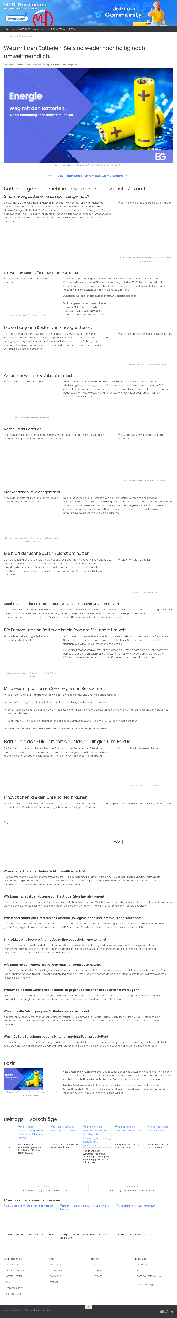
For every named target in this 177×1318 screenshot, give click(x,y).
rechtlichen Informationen (32, 65)
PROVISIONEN (56, 1270)
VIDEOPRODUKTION (14, 1288)
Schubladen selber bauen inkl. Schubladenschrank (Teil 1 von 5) (159, 1150)
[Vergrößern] (169, 204)
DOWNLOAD (55, 1276)
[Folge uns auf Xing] (166, 1312)
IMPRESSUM (142, 1264)
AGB (139, 1270)
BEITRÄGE (54, 1282)
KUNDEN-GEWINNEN (15, 1270)
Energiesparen (28, 36)
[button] (5, 1312)
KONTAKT (98, 1276)
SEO (8, 1282)
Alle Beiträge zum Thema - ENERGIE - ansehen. (88, 176)
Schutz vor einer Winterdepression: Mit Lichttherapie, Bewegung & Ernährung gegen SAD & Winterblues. (30, 1157)
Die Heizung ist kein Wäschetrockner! (137, 1234)
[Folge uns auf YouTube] (162, 1312)
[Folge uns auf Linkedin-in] (171, 1312)
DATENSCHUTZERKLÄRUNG (149, 1276)
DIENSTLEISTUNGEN (14, 1264)
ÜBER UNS (98, 1264)
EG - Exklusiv (11, 36)
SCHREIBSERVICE (13, 1294)
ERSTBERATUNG (57, 1264)
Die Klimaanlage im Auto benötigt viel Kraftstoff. (30, 1234)
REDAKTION (99, 1270)
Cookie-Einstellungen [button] (145, 1284)
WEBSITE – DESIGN (14, 1276)
